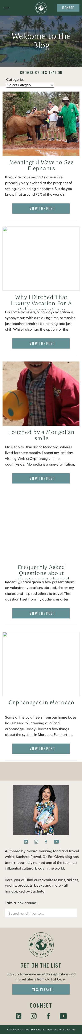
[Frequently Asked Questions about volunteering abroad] (41, 528)
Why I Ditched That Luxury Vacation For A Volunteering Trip (41, 303)
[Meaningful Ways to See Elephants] (41, 124)
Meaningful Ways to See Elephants (41, 166)
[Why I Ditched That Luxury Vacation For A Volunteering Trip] (41, 259)
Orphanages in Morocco (41, 703)
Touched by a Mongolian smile (41, 435)
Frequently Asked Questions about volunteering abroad (41, 573)
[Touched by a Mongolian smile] (41, 393)
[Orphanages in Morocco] (41, 664)
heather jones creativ (60, 1030)
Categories (15, 79)
